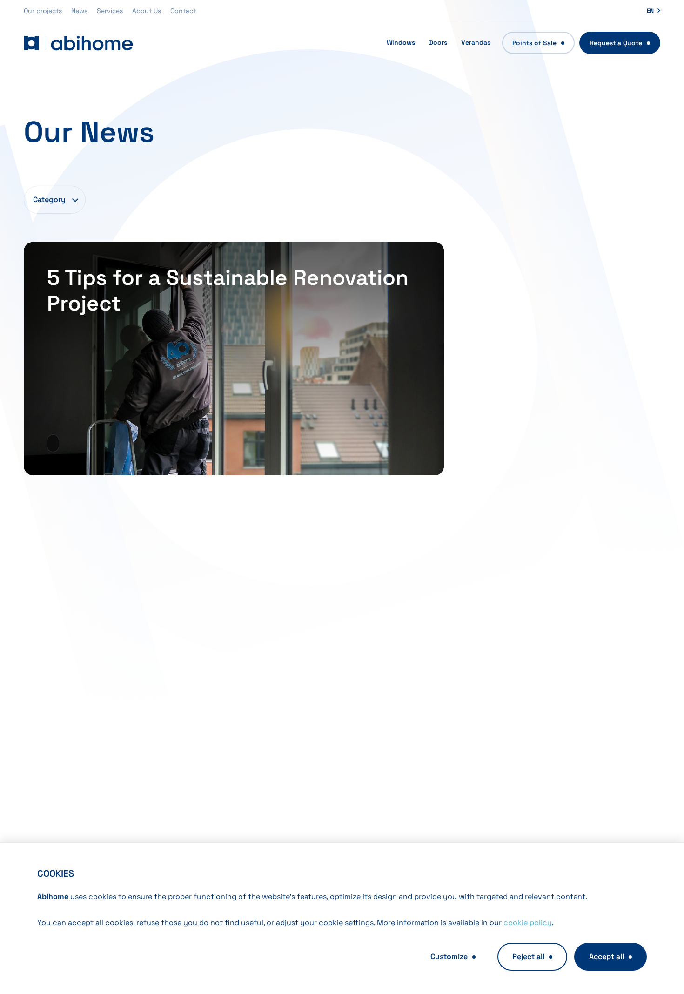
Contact (183, 11)
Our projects (43, 11)
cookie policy (527, 922)
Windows (401, 42)
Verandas (475, 42)
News (79, 11)
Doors (438, 42)
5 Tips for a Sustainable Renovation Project (228, 290)
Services (110, 11)
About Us (146, 11)
